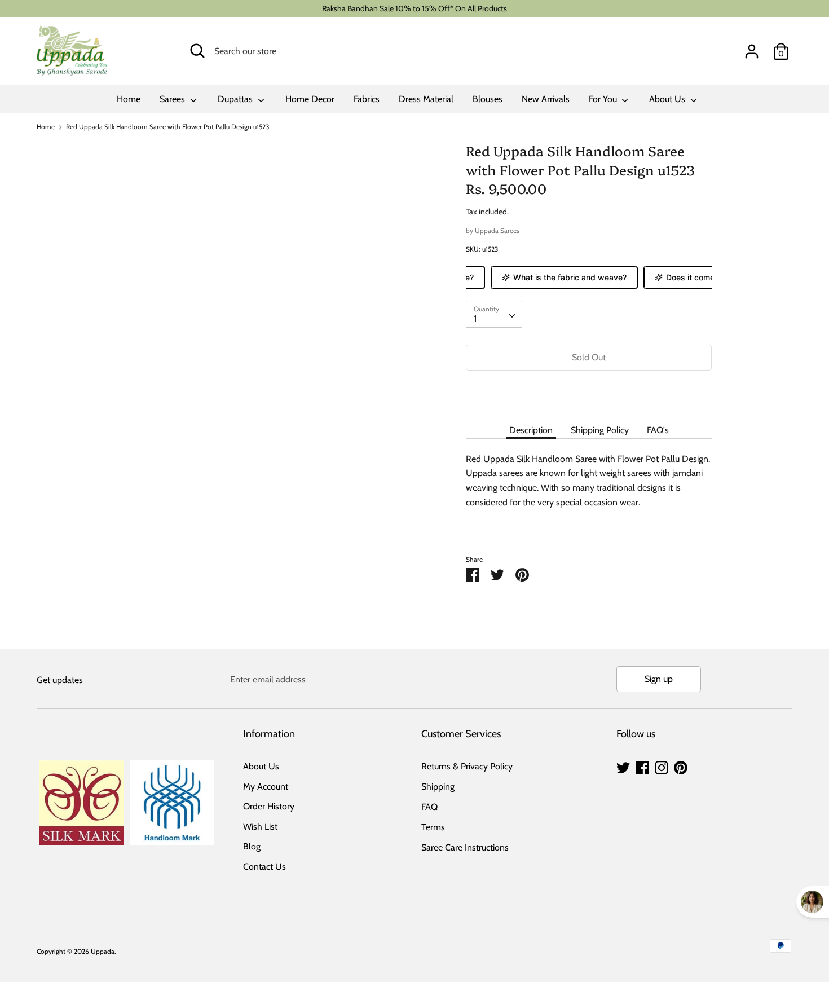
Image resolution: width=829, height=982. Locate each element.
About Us (668, 99)
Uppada (102, 951)
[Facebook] (642, 766)
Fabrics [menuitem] (367, 99)
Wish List (260, 826)
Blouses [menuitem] (487, 99)
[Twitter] (623, 766)
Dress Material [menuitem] (426, 99)
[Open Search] (197, 50)
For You (604, 99)
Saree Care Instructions (465, 847)
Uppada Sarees (497, 230)
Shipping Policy (600, 430)
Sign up (659, 678)
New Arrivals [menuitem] (546, 99)
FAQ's (658, 430)
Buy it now (588, 391)
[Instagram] (661, 766)
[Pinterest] (680, 766)
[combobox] (494, 314)
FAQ (429, 807)
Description (531, 430)
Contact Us (264, 866)
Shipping (438, 786)
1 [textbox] (475, 318)
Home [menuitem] (128, 99)
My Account (265, 786)
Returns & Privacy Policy (467, 766)
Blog (252, 846)
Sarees (173, 99)
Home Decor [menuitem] (309, 99)
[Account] (751, 47)
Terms (433, 827)
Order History (268, 806)
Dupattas (236, 99)
